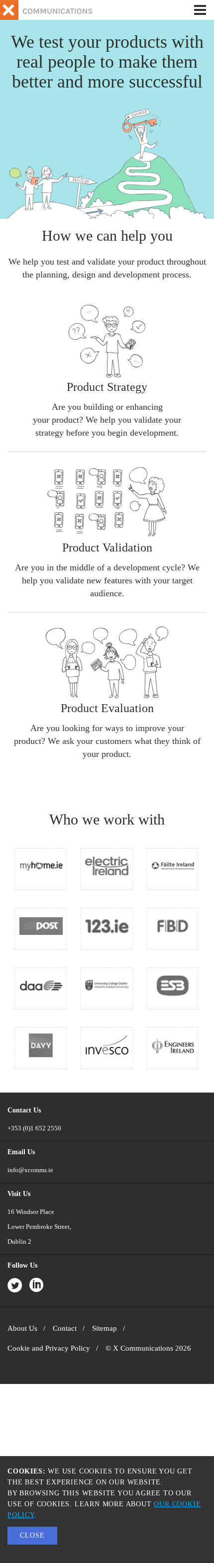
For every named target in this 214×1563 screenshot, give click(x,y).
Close (32, 1535)
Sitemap (104, 1328)
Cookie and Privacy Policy (48, 1348)
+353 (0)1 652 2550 (34, 1128)
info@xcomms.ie (30, 1170)
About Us (22, 1328)
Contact (65, 1328)
